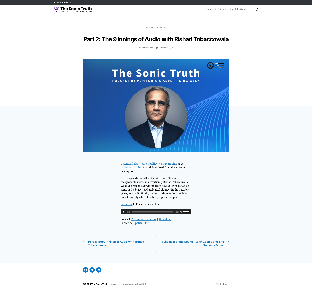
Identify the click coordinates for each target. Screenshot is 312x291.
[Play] (124, 212)
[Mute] (181, 212)
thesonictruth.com (135, 167)
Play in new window (143, 219)
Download (165, 219)
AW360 (142, 284)
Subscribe (126, 204)
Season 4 (162, 27)
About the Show (238, 9)
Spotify (138, 223)
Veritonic (129, 284)
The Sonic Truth (99, 284)
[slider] (186, 211)
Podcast (150, 27)
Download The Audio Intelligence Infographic (149, 163)
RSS (147, 223)
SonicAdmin (147, 47)
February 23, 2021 (168, 47)
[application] (156, 211)
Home (209, 9)
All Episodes (221, 9)
